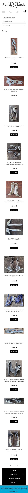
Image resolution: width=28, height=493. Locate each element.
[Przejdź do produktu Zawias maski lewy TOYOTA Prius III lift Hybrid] (14, 46)
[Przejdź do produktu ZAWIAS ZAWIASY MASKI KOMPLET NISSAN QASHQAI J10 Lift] (14, 438)
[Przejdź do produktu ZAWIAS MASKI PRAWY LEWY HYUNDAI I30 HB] (14, 264)
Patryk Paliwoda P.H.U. (14, 5)
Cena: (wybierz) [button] (6, 25)
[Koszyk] (24, 11)
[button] (3, 12)
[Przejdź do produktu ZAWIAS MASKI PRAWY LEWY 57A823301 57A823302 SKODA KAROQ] (14, 151)
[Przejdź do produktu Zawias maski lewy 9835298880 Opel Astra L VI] (14, 81)
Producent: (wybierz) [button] (7, 21)
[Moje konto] (17, 12)
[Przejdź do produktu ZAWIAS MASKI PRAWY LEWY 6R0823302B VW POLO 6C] (14, 227)
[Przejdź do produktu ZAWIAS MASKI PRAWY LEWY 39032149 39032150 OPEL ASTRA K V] (14, 113)
